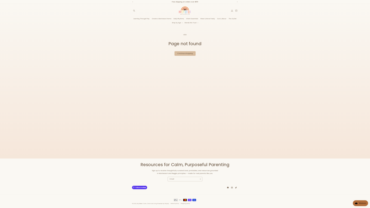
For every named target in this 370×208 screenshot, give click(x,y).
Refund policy (175, 203)
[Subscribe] (200, 179)
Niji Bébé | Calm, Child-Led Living (147, 203)
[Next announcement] (237, 2)
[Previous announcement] (133, 2)
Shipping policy (185, 203)
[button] (134, 11)
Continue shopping (185, 53)
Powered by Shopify (163, 203)
